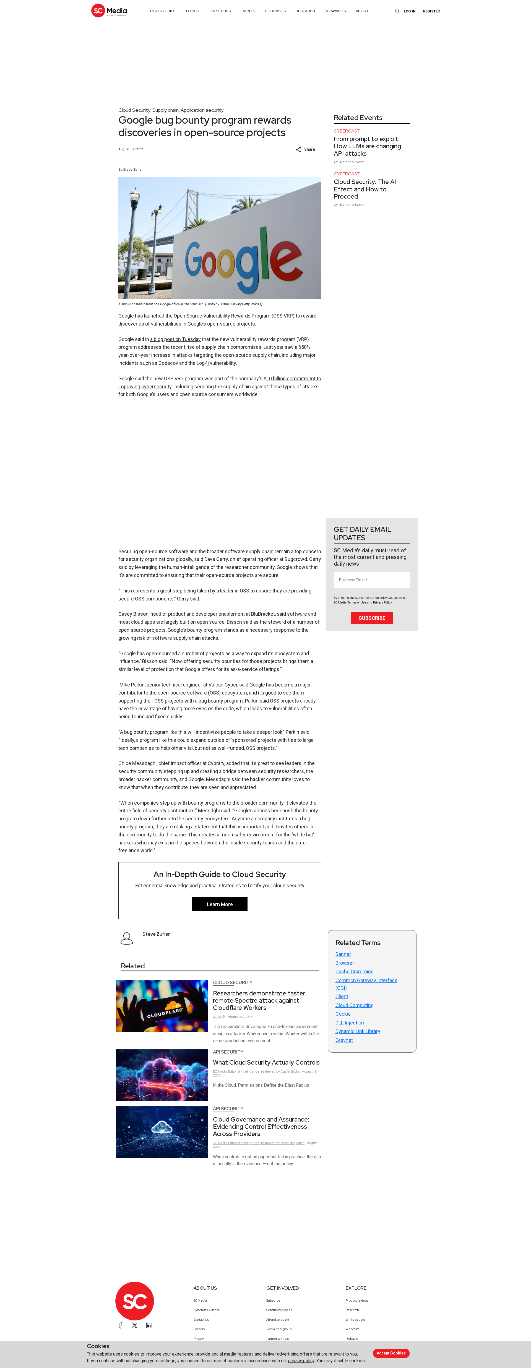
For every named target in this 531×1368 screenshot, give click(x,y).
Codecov (168, 363)
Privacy (199, 1339)
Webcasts (352, 1329)
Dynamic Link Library (357, 1031)
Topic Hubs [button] (220, 11)
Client (341, 996)
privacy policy (301, 1360)
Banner (343, 954)
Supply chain (165, 110)
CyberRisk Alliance (207, 1310)
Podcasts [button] (275, 11)
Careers (199, 1329)
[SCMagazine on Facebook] (120, 1325)
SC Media (200, 1300)
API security (228, 1052)
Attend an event (277, 1320)
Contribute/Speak (279, 1310)
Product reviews (357, 1300)
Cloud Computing (354, 1005)
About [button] (362, 11)
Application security (202, 110)
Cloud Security (134, 110)
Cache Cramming (354, 971)
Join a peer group (278, 1329)
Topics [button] (192, 11)
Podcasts (352, 1339)
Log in (410, 11)
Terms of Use (356, 602)
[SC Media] (109, 10)
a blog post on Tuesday (175, 339)
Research (352, 1310)
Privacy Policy (382, 602)
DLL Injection (349, 1023)
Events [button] (248, 11)
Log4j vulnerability (216, 363)
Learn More (220, 904)
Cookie (343, 1014)
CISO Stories (163, 11)
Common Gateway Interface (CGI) (366, 984)
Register (431, 11)
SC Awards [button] (335, 11)
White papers (355, 1320)
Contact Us (201, 1320)
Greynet (344, 1040)
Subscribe (372, 618)
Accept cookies (391, 1353)
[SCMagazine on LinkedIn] (148, 1325)
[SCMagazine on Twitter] (134, 1325)
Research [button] (305, 11)
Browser (344, 963)
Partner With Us (277, 1339)
